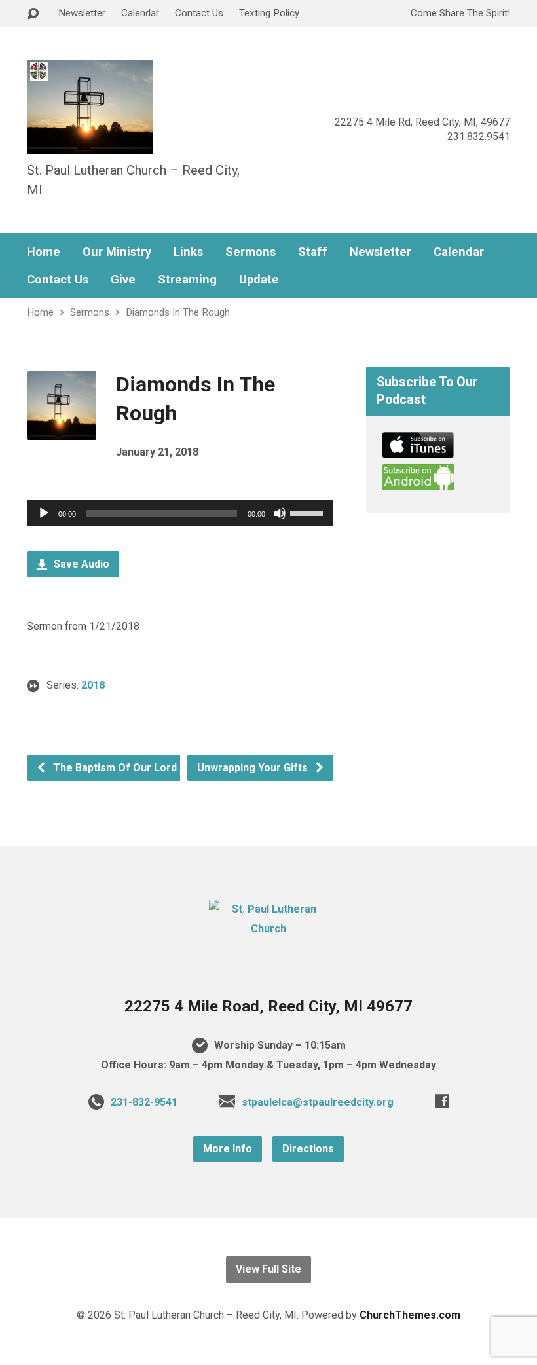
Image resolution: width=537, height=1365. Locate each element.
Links (188, 252)
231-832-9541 (144, 1102)
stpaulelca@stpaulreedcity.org (318, 1102)
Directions (308, 1148)
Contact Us (199, 13)
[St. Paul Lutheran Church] (269, 928)
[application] (180, 513)
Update (259, 279)
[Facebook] (442, 1101)
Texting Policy (269, 13)
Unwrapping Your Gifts (253, 767)
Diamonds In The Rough (178, 312)
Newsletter (81, 13)
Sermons (250, 252)
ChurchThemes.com (410, 1315)
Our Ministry (117, 252)
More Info (227, 1148)
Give (123, 279)
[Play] (43, 513)
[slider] (308, 512)
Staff (312, 252)
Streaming (187, 279)
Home (43, 252)
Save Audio (80, 564)
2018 (93, 685)
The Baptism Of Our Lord (113, 767)
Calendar (140, 13)
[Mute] (279, 513)
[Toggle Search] (33, 14)
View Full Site (268, 1269)
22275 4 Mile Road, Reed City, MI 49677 (268, 1006)
